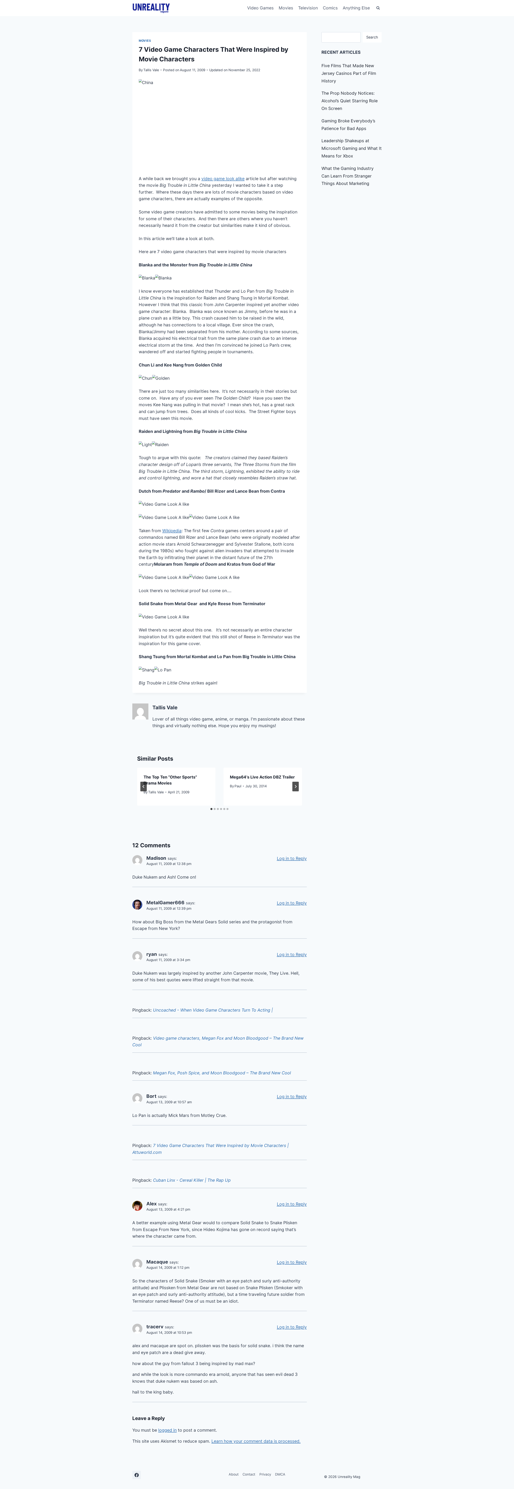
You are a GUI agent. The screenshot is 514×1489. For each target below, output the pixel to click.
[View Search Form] (378, 8)
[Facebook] (136, 1475)
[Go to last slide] (143, 786)
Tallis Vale (151, 70)
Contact (249, 1474)
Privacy (265, 1474)
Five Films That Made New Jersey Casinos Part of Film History (348, 73)
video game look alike (223, 178)
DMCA (280, 1474)
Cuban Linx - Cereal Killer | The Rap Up (192, 1180)
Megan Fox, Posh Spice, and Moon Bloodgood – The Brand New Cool (222, 1072)
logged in (167, 1430)
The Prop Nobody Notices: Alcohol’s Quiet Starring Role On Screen (349, 101)
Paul (238, 786)
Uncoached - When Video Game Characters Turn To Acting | (213, 1010)
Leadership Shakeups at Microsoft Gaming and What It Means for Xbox (351, 148)
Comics (330, 7)
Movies (286, 7)
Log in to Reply (292, 858)
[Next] (295, 786)
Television (308, 7)
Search (372, 37)
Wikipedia (172, 530)
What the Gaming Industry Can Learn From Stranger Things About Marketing (347, 176)
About (234, 1474)
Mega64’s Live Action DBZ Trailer (262, 777)
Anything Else (356, 7)
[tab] (211, 809)
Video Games (260, 7)
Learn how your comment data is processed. (256, 1441)
